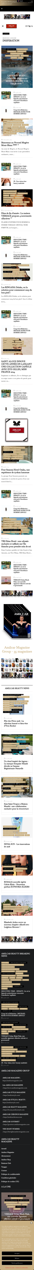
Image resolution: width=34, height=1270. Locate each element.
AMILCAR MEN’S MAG (10, 697)
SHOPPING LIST (8, 278)
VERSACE (23, 204)
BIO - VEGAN (7, 271)
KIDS (27, 835)
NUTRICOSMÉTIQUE (18, 276)
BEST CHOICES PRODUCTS (11, 269)
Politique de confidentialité (21, 1267)
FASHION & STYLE (9, 345)
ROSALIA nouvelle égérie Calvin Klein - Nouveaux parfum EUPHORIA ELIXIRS (16, 884)
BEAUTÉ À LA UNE (23, 265)
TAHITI (4, 988)
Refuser (17, 1258)
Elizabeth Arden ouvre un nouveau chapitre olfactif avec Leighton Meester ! (16, 924)
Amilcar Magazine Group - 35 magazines (17, 649)
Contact (4, 1170)
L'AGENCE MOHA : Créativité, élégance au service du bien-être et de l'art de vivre (17, 79)
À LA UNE (6, 904)
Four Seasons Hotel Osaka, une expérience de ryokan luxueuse (15, 471)
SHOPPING (15, 204)
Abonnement (6, 1156)
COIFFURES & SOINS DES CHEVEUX (13, 343)
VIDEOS (13, 913)
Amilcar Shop (6, 1160)
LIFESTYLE (24, 55)
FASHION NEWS (22, 193)
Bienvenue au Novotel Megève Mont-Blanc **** (15, 144)
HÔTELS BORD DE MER (10, 527)
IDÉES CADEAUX (8, 197)
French (21, 1)
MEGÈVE (14, 57)
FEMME (6, 195)
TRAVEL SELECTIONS (9, 133)
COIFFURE (19, 973)
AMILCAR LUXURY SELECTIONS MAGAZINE (15, 906)
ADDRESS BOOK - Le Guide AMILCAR (14, 447)
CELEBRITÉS (19, 341)
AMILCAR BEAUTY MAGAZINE (12, 694)
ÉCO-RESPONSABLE (23, 975)
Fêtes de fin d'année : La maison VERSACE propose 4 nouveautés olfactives (16, 216)
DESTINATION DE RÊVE (10, 454)
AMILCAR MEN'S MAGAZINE (10, 1004)
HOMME (19, 195)
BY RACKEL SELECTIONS (10, 748)
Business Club (6, 1163)
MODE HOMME (18, 202)
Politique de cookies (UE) (10, 1181)
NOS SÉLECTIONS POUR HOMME (12, 707)
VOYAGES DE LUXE (17, 458)
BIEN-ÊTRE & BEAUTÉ (9, 701)
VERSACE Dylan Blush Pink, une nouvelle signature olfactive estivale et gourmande (22, 582)
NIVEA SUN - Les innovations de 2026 (17, 845)
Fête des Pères (8, 703)
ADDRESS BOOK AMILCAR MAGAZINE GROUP (16, 777)
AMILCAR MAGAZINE (9, 519)
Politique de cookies (10, 1267)
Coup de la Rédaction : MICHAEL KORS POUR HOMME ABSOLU (22, 112)
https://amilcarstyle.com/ (11, 1095)
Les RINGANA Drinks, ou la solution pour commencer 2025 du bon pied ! (16, 290)
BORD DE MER (8, 525)
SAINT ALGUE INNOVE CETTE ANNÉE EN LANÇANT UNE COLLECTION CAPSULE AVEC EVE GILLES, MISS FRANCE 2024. (16, 366)
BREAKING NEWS (22, 49)
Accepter (17, 1253)
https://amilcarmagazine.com (12, 1081)
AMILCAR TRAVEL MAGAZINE (12, 449)
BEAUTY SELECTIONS (9, 267)
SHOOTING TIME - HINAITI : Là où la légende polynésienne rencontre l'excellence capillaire (21, 98)
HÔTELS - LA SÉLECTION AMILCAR (13, 122)
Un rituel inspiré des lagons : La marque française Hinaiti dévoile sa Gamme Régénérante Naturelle (16, 765)
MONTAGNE (7, 127)
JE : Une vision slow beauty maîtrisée (20, 182)
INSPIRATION (21, 51)
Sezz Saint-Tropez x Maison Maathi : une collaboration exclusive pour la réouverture (16, 806)
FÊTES (12, 195)
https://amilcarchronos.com (12, 1117)
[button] (31, 1223)
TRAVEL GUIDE (19, 131)
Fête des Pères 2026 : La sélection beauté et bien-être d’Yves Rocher (16, 723)
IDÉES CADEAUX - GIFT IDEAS (10, 1055)
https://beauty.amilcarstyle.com (13, 1110)
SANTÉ (6, 131)
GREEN (13, 273)
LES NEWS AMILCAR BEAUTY (11, 350)
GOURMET (7, 120)
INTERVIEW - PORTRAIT (12, 55)
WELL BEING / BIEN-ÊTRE (22, 278)
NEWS (20, 57)
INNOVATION (11, 51)
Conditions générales (8, 1178)
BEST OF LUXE (11, 49)
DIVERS (6, 273)
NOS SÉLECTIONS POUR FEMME (12, 352)
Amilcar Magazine (7, 1152)
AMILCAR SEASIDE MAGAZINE (12, 521)
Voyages (4, 1167)
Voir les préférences (17, 1263)
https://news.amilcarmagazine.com (15, 1088)
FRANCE (19, 977)
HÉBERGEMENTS (17, 120)
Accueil (3, 1149)
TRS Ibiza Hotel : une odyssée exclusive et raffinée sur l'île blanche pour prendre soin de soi (16, 544)
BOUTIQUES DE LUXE (9, 193)
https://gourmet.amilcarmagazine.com (16, 1124)
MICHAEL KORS (14, 1008)
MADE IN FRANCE (15, 979)
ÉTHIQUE (22, 748)
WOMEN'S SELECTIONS (10, 794)
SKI (12, 131)
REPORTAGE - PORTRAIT (18, 129)
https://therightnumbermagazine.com (16, 1132)
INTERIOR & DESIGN (17, 53)
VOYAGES (6, 458)
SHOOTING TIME (7, 986)
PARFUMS (6, 204)
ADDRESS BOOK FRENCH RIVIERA (13, 779)
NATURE (15, 127)
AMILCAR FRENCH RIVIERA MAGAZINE (14, 782)
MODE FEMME (8, 202)
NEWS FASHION (7, 982)
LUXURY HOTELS (17, 456)
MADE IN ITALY (17, 199)
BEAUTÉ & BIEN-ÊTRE (9, 191)
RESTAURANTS (16, 532)
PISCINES (6, 129)
